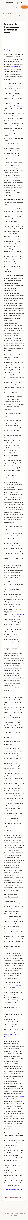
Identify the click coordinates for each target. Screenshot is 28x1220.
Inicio (2, 7)
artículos (9, 1034)
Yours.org (20, 106)
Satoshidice (20, 614)
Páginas (17, 7)
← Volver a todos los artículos (12, 1197)
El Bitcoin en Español (14, 3)
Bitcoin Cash (14, 67)
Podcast (24, 7)
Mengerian (9, 50)
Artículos (9, 7)
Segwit (18, 985)
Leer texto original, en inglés (13, 1190)
